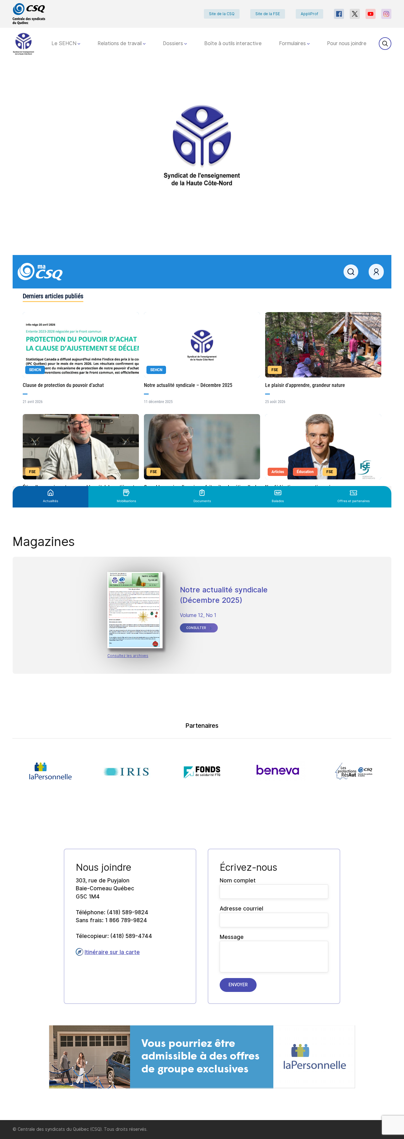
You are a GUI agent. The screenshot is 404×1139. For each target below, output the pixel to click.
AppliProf (309, 14)
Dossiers (173, 43)
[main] (202, 589)
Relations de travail (120, 43)
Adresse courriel (241, 908)
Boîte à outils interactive (233, 43)
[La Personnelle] (50, 771)
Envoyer (238, 984)
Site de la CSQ (222, 14)
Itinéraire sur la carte (112, 952)
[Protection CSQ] (353, 771)
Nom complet (238, 880)
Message (232, 937)
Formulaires (293, 43)
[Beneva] (278, 771)
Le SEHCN (64, 43)
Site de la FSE (267, 14)
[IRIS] (126, 771)
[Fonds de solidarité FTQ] (202, 771)
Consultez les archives (127, 656)
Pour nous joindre (346, 43)
